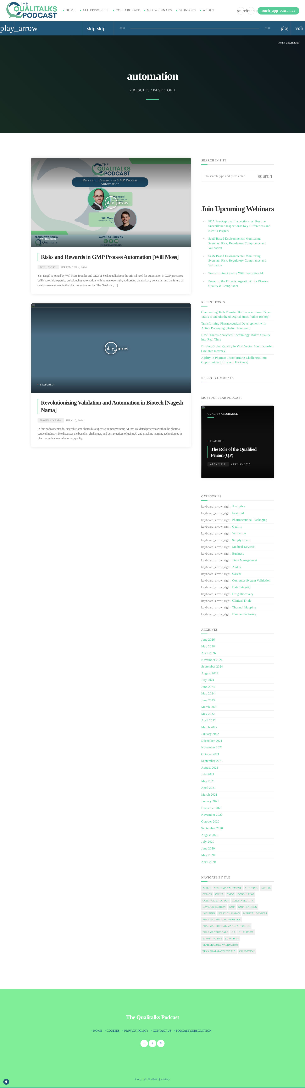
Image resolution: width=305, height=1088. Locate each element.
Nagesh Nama (50, 420)
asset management (227, 888)
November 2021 (212, 747)
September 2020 (212, 828)
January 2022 (210, 734)
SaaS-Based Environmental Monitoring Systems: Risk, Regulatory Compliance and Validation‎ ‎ (237, 260)
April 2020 (208, 862)
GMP (232, 906)
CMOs (230, 894)
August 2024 (209, 673)
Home (71, 10)
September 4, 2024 (74, 267)
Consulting (246, 894)
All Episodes (94, 10)
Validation (48, 239)
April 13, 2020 (240, 464)
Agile (206, 888)
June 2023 (208, 700)
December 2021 (211, 741)
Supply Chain (241, 540)
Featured (47, 384)
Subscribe (278, 10)
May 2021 (208, 781)
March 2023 (209, 707)
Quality (237, 526)
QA (233, 932)
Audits (236, 567)
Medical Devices (243, 547)
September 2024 (212, 666)
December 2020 (211, 808)
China (219, 894)
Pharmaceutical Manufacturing (226, 925)
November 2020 (212, 815)
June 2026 (208, 639)
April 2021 (208, 788)
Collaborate (128, 10)
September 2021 (212, 761)
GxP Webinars (159, 10)
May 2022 (208, 714)
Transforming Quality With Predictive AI (235, 273)
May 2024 (208, 693)
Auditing (251, 888)
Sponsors (187, 10)
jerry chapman (229, 913)
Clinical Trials (241, 600)
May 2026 (208, 646)
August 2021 (209, 767)
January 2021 (210, 801)
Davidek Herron (214, 906)
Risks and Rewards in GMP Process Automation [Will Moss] (110, 257)
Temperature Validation (220, 944)
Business (238, 553)
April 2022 (208, 720)
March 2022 (209, 727)
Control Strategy (216, 900)
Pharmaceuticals (215, 932)
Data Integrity (241, 587)
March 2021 (209, 794)
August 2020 (209, 835)
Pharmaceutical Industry (222, 919)
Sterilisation (212, 938)
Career (236, 574)
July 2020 (207, 841)
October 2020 (210, 821)
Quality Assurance (222, 413)
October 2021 (210, 754)
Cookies (113, 1030)
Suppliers (232, 938)
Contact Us (162, 1030)
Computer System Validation (251, 580)
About (208, 10)
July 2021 (207, 774)
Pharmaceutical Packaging (249, 520)
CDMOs (207, 894)
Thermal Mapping (244, 607)
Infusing (209, 913)
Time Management (244, 560)
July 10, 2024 (75, 420)
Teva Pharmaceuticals (219, 951)
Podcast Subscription (193, 1030)
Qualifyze (246, 932)
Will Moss (48, 267)
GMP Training (247, 906)
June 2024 (208, 687)
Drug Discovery (243, 594)
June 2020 (208, 848)
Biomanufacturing (244, 614)
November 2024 (212, 660)
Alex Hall (218, 464)
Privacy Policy (136, 1030)
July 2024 (207, 680)
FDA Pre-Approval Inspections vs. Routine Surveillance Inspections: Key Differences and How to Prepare (239, 226)
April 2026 (208, 653)
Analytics (238, 506)
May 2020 (208, 855)
